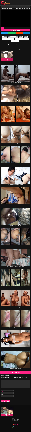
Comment (2, 379)
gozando (26, 36)
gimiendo (21, 36)
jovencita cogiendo (6, 38)
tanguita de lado (25, 38)
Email (2, 391)
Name (2, 388)
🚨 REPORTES (15, 424)
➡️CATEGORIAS (15, 426)
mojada (12, 38)
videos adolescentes (16, 40)
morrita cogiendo (18, 38)
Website (2, 394)
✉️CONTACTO (15, 422)
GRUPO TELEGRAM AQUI (16, 30)
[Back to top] (29, 430)
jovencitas (5, 36)
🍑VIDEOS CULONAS (15, 427)
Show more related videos (15, 372)
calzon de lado (11, 36)
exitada (17, 36)
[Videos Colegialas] (6, 3)
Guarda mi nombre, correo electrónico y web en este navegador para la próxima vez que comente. (14, 398)
